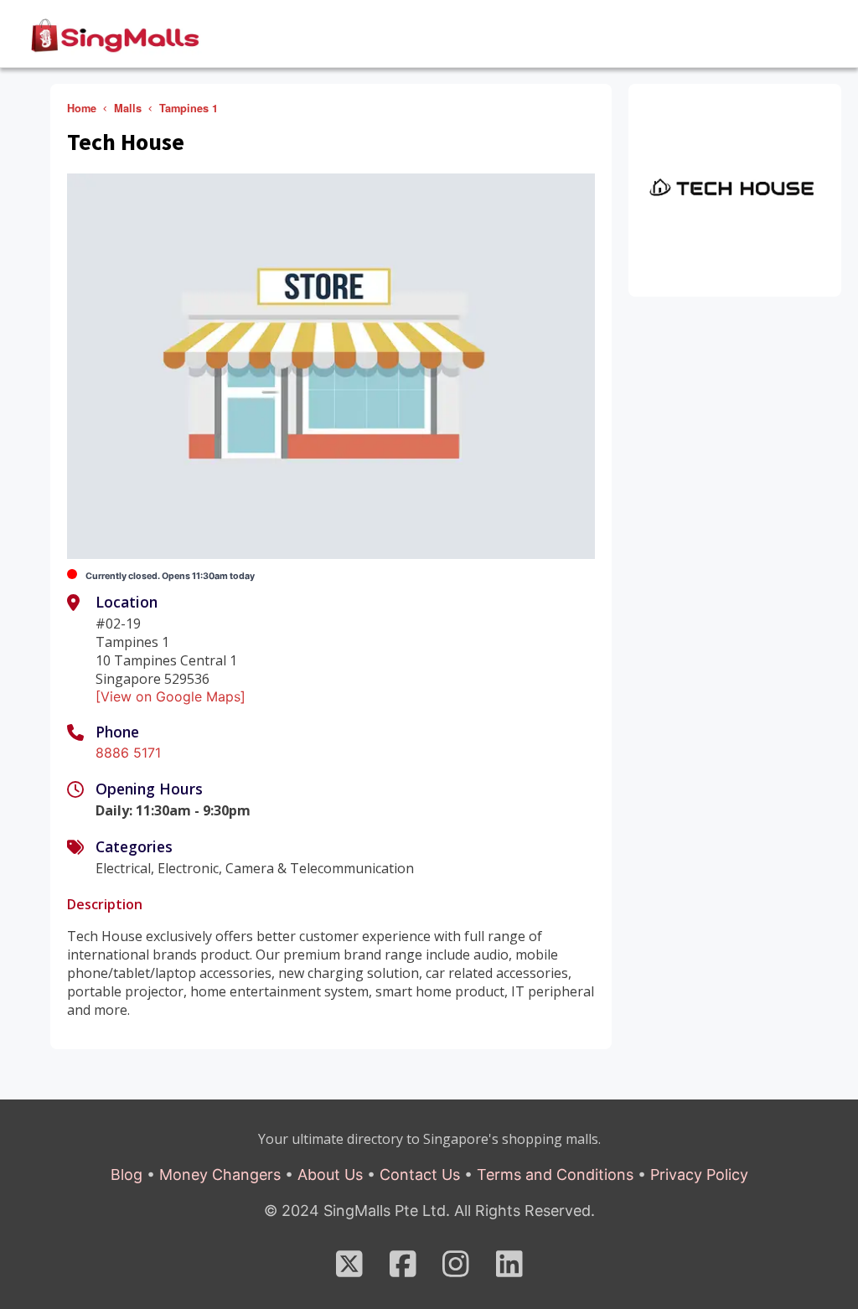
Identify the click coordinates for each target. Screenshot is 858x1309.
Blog (126, 1174)
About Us (330, 1174)
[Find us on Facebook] (403, 1269)
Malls (128, 108)
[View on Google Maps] (171, 696)
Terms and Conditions (555, 1174)
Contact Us (420, 1174)
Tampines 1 (188, 108)
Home (81, 108)
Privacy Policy (699, 1174)
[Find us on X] (349, 1269)
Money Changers (220, 1174)
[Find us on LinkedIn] (509, 1269)
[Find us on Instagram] (455, 1269)
